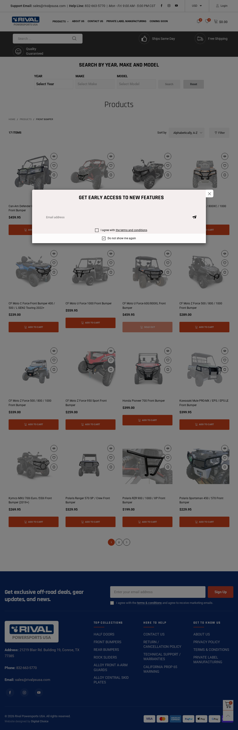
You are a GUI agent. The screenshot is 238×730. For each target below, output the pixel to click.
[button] (194, 217)
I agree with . (124, 230)
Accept (211, 721)
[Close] (209, 193)
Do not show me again (122, 238)
